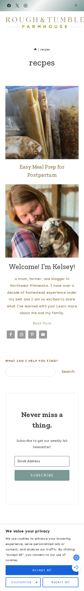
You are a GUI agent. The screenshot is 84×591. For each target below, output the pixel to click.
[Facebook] (9, 5)
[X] (17, 5)
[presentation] (42, 122)
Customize (21, 582)
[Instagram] (25, 5)
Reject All (60, 582)
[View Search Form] (76, 5)
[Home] (35, 49)
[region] (42, 557)
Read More (42, 323)
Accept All (42, 570)
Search (68, 371)
